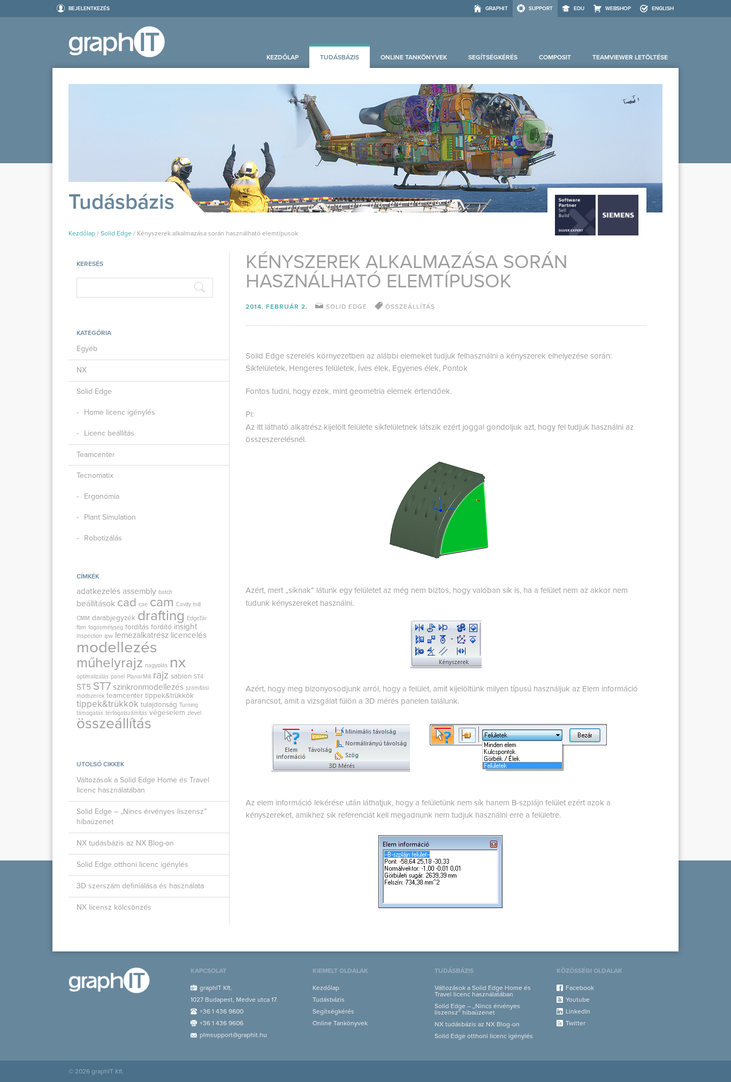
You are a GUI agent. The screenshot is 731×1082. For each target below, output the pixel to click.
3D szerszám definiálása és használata (140, 885)
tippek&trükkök (169, 695)
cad (126, 602)
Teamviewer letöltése (630, 57)
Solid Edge (116, 233)
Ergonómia (101, 496)
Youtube (578, 999)
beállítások (96, 603)
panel (118, 676)
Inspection (89, 636)
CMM (83, 618)
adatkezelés (98, 591)
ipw (108, 636)
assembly (139, 591)
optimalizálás (93, 676)
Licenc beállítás (109, 433)
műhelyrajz (110, 662)
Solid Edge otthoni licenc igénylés (132, 864)
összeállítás (114, 724)
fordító (161, 627)
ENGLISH (663, 8)
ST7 (102, 686)
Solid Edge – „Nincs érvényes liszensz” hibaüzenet (142, 816)
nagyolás (156, 665)
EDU (579, 8)
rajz (161, 675)
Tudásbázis (339, 57)
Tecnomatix (95, 475)
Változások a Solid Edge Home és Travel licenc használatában (143, 785)
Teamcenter (96, 454)
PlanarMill (139, 676)
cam (162, 602)
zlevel (194, 713)
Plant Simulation (110, 517)
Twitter (575, 1023)
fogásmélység (105, 627)
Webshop (618, 8)
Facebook (580, 988)
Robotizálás (103, 538)
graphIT (496, 8)
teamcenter (124, 695)
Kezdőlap (282, 57)
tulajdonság (159, 704)
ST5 (84, 687)
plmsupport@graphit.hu (233, 1035)
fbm (81, 627)
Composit (555, 57)
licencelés (189, 635)
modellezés (117, 647)
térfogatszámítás (126, 713)
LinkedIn (578, 1011)
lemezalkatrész (142, 635)
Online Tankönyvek (413, 57)
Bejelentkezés (89, 8)
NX (82, 370)
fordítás (137, 627)
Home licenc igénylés (119, 412)
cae (143, 604)
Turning (188, 705)
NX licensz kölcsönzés (114, 907)
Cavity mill (188, 604)
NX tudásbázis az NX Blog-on (125, 843)
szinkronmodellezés (148, 687)
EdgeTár (197, 618)
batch (165, 592)
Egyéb (87, 348)
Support (541, 8)
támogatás (90, 713)
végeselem (167, 712)
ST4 (198, 676)
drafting (161, 615)
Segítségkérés (492, 57)
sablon (181, 676)
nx (178, 662)
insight (185, 626)
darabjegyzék (113, 618)
